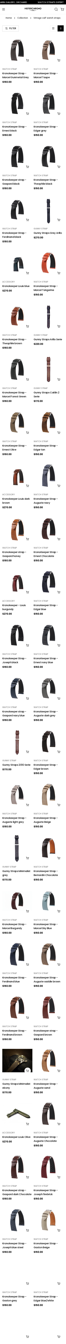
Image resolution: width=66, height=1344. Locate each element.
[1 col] (53, 28)
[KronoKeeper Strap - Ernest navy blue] (49, 635)
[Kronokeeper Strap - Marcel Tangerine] (49, 263)
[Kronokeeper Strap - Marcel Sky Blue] (49, 901)
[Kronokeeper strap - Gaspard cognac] (17, 1326)
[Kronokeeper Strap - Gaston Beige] (49, 1220)
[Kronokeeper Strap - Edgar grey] (49, 103)
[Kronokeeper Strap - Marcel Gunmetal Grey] (17, 50)
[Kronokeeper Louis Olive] (17, 1114)
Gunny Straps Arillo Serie (48, 339)
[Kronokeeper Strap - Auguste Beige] (49, 795)
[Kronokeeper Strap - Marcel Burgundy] (17, 901)
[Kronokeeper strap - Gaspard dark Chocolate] (17, 1167)
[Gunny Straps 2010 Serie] (17, 742)
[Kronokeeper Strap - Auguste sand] (49, 1061)
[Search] (56, 9)
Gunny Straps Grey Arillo (48, 233)
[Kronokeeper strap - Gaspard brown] (49, 1007)
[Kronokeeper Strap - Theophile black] (49, 156)
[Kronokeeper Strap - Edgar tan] (49, 422)
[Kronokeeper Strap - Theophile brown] (17, 316)
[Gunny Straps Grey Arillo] (49, 210)
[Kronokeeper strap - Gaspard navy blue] (17, 688)
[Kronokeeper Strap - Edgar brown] (49, 742)
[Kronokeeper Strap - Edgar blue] (49, 582)
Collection (22, 17)
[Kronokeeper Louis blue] (17, 263)
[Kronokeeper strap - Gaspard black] (17, 156)
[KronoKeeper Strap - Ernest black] (17, 103)
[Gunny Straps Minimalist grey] (17, 848)
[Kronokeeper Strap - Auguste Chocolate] (49, 1114)
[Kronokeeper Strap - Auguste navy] (49, 476)
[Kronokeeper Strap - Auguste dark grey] (49, 688)
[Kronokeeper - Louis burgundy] (17, 582)
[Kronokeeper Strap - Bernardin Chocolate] (49, 848)
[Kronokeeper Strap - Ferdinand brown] (17, 1007)
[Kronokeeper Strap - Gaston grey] (17, 1273)
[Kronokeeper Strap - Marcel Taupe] (49, 50)
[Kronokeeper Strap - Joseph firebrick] (49, 1167)
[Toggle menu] (3, 9)
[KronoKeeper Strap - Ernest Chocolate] (49, 529)
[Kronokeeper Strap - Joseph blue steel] (17, 1220)
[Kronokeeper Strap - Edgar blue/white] (49, 1273)
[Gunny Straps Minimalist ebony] (17, 1061)
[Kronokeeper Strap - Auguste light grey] (17, 795)
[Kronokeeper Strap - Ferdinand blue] (17, 954)
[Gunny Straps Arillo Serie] (49, 316)
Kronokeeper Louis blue (15, 286)
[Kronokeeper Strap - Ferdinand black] (17, 210)
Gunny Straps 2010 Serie (16, 765)
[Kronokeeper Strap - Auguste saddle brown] (49, 954)
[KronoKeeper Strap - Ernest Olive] (17, 422)
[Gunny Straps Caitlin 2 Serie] (49, 369)
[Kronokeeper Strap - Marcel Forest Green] (17, 369)
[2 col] (61, 28)
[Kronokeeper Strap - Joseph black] (17, 635)
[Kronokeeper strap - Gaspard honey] (17, 529)
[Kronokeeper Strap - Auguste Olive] (49, 1326)
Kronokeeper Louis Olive (16, 1137)
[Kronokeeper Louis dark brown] (17, 476)
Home (9, 17)
